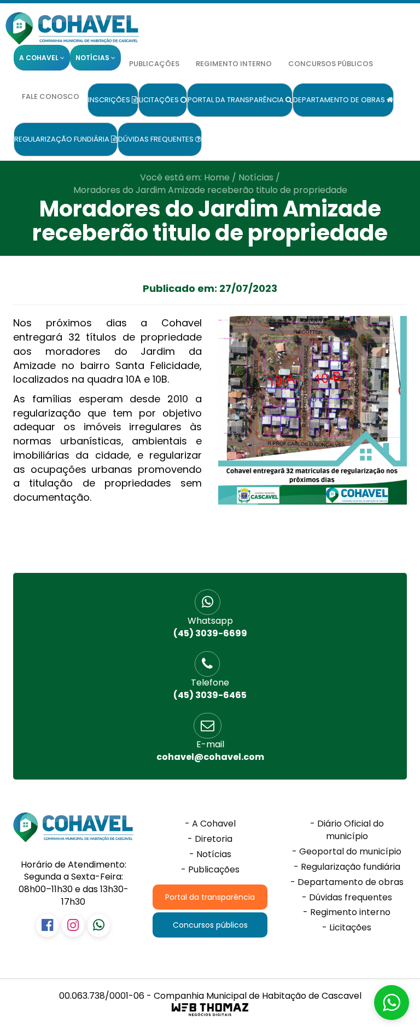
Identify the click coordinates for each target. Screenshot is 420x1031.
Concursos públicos (330, 63)
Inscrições (110, 100)
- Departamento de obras (347, 882)
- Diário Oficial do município (347, 830)
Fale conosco (50, 96)
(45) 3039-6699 (210, 627)
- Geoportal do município (346, 852)
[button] (391, 1002)
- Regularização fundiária (347, 867)
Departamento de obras (340, 100)
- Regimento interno (346, 912)
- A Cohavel (210, 824)
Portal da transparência (236, 100)
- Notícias (210, 854)
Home (217, 177)
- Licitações (346, 928)
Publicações (154, 63)
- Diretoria (210, 839)
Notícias (255, 177)
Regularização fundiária (62, 139)
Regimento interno (234, 63)
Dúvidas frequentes (156, 139)
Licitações (159, 100)
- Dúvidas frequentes (347, 898)
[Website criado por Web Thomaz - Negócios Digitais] (210, 1014)
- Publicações (210, 870)
